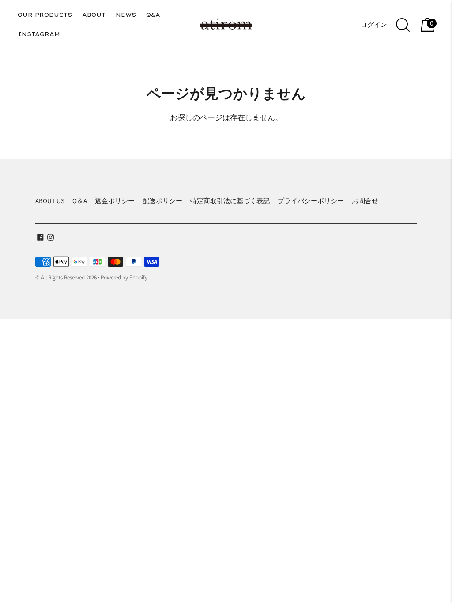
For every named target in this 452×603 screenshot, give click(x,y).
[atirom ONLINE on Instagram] (50, 238)
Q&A (153, 14)
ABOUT (93, 14)
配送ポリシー (162, 200)
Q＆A (79, 200)
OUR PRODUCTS (45, 14)
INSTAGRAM (39, 34)
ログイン (374, 24)
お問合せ (365, 200)
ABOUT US (49, 200)
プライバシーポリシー (311, 200)
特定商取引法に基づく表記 (230, 200)
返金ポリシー (115, 200)
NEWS (126, 14)
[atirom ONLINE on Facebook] (40, 238)
